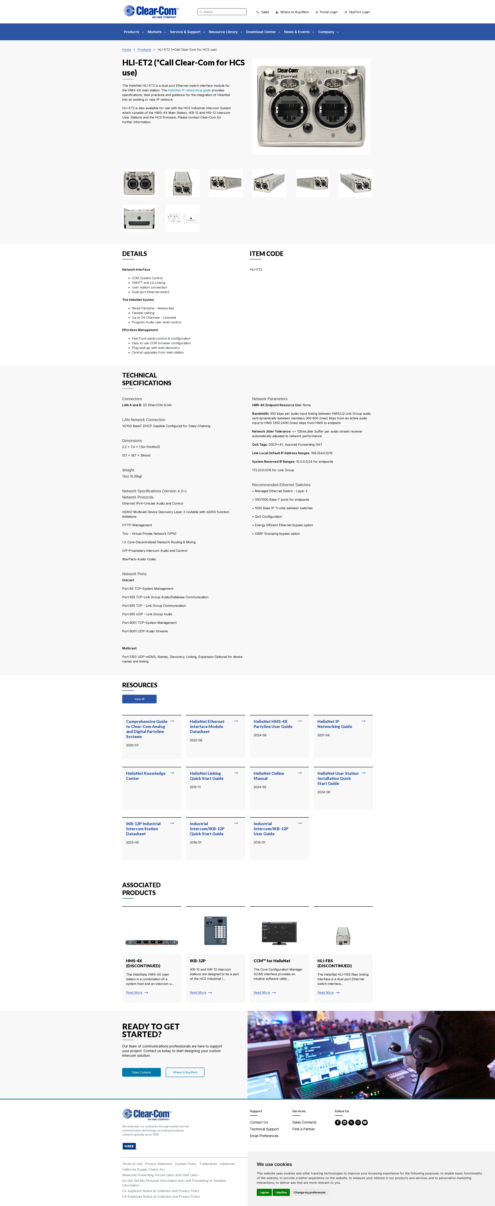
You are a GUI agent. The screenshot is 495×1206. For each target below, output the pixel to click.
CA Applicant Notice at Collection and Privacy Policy (160, 1191)
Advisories (227, 1164)
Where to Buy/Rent (185, 1072)
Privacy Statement (158, 1164)
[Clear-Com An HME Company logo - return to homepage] (147, 1114)
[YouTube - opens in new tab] (365, 1122)
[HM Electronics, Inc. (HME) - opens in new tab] (130, 1146)
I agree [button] (264, 1192)
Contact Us (259, 1122)
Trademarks (208, 1164)
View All (139, 699)
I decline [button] (281, 1192)
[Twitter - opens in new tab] (351, 1122)
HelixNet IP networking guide (189, 90)
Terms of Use (132, 1164)
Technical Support (264, 1129)
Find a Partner (303, 1129)
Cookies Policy (185, 1164)
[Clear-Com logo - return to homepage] (151, 11)
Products (144, 50)
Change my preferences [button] (309, 1192)
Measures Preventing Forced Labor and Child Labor (160, 1175)
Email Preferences (264, 1136)
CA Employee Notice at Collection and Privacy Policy (161, 1196)
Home (126, 50)
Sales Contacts (141, 1072)
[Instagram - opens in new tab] (358, 1122)
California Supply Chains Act (143, 1169)
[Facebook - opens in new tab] (338, 1122)
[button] (139, 183)
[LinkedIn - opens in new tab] (344, 1122)
